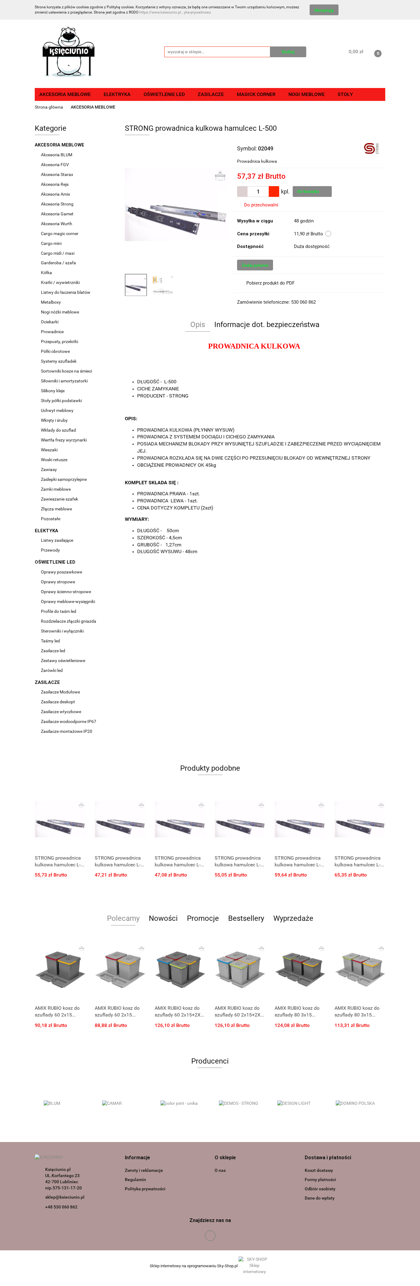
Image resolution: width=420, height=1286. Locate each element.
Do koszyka (308, 191)
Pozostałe (50, 518)
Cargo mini (51, 243)
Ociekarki (49, 321)
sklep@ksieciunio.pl (65, 1197)
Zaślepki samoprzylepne (64, 479)
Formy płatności (320, 1179)
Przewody (50, 550)
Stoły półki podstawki (61, 400)
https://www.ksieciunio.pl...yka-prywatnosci (175, 12)
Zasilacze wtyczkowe (61, 711)
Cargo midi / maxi (58, 253)
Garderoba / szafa (59, 262)
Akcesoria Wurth (57, 223)
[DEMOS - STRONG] (239, 1103)
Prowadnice (53, 331)
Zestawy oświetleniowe (63, 660)
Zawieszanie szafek (59, 499)
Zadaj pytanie (255, 265)
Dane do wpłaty (320, 1198)
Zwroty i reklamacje (144, 1170)
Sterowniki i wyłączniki (62, 631)
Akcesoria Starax (57, 174)
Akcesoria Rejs (55, 184)
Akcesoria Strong (57, 204)
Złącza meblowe (56, 508)
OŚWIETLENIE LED (56, 562)
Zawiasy (49, 469)
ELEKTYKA (47, 530)
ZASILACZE (48, 682)
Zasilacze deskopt (58, 701)
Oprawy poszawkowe (61, 571)
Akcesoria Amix (56, 194)
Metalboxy (51, 302)
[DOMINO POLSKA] (356, 1103)
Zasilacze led (53, 650)
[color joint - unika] (181, 1103)
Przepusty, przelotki (59, 341)
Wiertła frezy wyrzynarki (64, 439)
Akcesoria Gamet (57, 213)
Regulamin (135, 1179)
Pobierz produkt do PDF (270, 283)
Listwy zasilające (57, 540)
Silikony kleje (53, 390)
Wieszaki (49, 449)
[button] (137, 1158)
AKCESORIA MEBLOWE (60, 145)
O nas (220, 1170)
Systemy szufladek (59, 361)
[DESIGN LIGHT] (297, 1103)
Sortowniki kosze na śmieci (67, 371)
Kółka (46, 272)
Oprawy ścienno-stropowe (66, 591)
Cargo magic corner (60, 233)
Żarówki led (52, 670)
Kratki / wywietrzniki (60, 282)
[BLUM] (64, 1103)
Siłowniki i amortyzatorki (64, 380)
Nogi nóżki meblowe (60, 312)
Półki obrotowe (56, 351)
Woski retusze (54, 459)
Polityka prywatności (145, 1188)
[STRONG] (372, 148)
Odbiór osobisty (320, 1188)
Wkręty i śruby (55, 420)
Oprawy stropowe (58, 581)
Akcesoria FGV (55, 164)
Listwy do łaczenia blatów (65, 292)
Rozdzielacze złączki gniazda (68, 621)
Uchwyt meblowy (57, 410)
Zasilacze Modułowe (61, 691)
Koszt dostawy (319, 1170)
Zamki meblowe (56, 489)
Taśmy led (51, 640)
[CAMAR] (122, 1103)
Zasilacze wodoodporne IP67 (69, 721)
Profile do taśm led (58, 611)
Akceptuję (324, 10)
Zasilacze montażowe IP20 (67, 731)
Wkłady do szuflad (59, 430)
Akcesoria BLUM (57, 154)
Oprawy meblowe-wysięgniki (68, 601)
